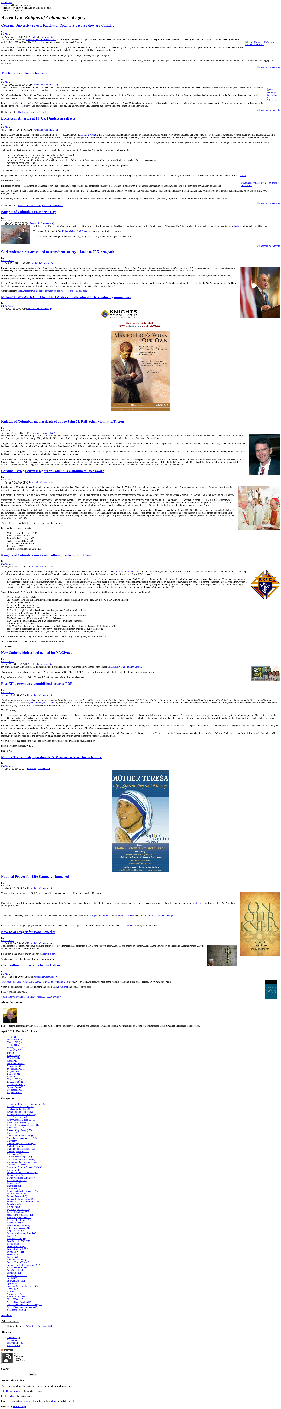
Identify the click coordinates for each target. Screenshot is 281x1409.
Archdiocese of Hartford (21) (20, 1112)
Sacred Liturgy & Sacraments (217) (23, 1265)
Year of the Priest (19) (17, 1310)
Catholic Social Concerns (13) (21, 1149)
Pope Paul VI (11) (15, 1251)
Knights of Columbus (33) (19, 1220)
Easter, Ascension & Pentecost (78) (23, 1178)
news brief (63, 986)
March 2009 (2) (14, 1079)
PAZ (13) (11, 1236)
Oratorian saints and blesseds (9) (22, 1233)
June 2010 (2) (13, 1055)
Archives (41, 996)
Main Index (29, 996)
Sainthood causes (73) (17, 1275)
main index (31, 1401)
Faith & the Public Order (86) (20, 1199)
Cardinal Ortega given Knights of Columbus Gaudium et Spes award (52, 471)
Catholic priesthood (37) (18, 1151)
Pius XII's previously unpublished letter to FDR (37, 683)
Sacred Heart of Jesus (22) (19, 1262)
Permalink (33, 37)
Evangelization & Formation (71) (22, 1191)
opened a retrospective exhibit (42, 702)
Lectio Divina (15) (15, 1222)
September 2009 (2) (16, 1068)
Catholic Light (13, 1337)
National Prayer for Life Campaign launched (35, 876)
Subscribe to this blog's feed (39, 1326)
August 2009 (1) (14, 1071)
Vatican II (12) (13, 1291)
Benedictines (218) (15, 1127)
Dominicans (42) (15, 1175)
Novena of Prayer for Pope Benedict (28, 932)
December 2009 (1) (16, 1063)
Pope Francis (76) (15, 1244)
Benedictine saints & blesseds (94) (23, 1125)
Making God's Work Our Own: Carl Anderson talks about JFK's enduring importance (66, 297)
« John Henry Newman (12, 996)
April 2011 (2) (13, 1045)
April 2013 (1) (13, 1037)
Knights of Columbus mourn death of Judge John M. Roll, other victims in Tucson (62, 421)
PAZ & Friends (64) (16, 1238)
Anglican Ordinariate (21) (19, 1109)
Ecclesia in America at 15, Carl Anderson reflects (38, 118)
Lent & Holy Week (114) (18, 1225)
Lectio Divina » (54, 996)
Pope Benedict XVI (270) (19, 1241)
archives (53, 1401)
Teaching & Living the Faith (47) (22, 1286)
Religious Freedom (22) (18, 1259)
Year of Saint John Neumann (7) (22, 1307)
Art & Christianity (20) (17, 1117)
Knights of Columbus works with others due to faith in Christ (47, 555)
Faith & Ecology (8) (16, 1193)
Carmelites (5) (13, 1141)
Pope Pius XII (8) (15, 1254)
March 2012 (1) (14, 1042)
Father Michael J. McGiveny (75, 231)
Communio (6, 2)
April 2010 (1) (13, 1061)
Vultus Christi (13, 1345)
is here (243, 175)
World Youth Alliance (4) (18, 1296)
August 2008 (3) (14, 1092)
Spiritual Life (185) (16, 1281)
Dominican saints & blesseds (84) (22, 1172)
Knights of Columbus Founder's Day (28, 212)
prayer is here (49, 953)
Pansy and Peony (15, 1343)
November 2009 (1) (16, 1066)
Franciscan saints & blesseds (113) (23, 1201)
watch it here (198, 903)
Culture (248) (13, 1170)
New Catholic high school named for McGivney (36, 652)
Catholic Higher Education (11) (21, 1143)
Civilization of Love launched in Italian (30, 965)
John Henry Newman (11, 1391)
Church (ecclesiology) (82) (19, 1156)
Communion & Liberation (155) (22, 1162)
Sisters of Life (124, 915)
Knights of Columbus (123, 571)
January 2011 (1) (15, 1047)
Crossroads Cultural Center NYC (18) (24, 1167)
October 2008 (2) (15, 1087)
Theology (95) (13, 1288)
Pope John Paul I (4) (16, 1246)
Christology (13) (14, 1154)
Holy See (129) (14, 1207)
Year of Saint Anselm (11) (19, 1302)
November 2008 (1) (16, 1084)
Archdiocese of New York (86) (21, 1114)
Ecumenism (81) (14, 1183)
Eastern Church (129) (17, 1180)
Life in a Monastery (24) (18, 1228)
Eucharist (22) (13, 1188)
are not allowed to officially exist (41, 39)
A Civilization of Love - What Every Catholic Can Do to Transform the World (37, 981)
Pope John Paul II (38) (17, 1249)
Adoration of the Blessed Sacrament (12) (26, 1104)
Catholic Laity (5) (15, 1146)
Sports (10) (12, 1283)
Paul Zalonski (7, 34)
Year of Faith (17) (15, 1299)
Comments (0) (46, 37)
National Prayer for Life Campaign (157, 915)
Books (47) (12, 1133)
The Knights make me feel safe (24, 73)
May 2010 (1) (13, 1058)
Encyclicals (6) (14, 1185)
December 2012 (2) (16, 1039)
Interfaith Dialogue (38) (18, 1212)
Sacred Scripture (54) (17, 1267)
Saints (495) (12, 1278)
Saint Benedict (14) (16, 1270)
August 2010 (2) (14, 1050)
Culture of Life (131, 925)
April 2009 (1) (13, 1076)
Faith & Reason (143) (17, 1196)
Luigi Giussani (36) (16, 1230)
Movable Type (19, 1406)
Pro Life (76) (13, 1257)
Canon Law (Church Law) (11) (21, 1135)
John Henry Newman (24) (19, 1217)
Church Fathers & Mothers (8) (21, 1159)
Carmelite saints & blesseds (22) (22, 1138)
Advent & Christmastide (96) (20, 1106)
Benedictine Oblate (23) (18, 1122)
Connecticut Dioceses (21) (19, 1164)
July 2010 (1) (13, 1053)
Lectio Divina (7, 1396)
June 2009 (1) (13, 1074)
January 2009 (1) (15, 1082)
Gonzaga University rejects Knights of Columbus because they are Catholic (57, 25)
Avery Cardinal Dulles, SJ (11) (21, 1119)
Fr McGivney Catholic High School (124, 666)
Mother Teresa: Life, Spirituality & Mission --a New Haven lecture (51, 757)
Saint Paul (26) (14, 1273)
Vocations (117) (14, 1294)
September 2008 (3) (16, 1090)
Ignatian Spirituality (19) (18, 1209)
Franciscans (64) (14, 1204)
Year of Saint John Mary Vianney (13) (24, 1304)
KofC (237, 226)
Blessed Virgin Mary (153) (19, 1130)
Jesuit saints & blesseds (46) (20, 1215)
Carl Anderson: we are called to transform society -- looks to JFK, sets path (57, 252)
